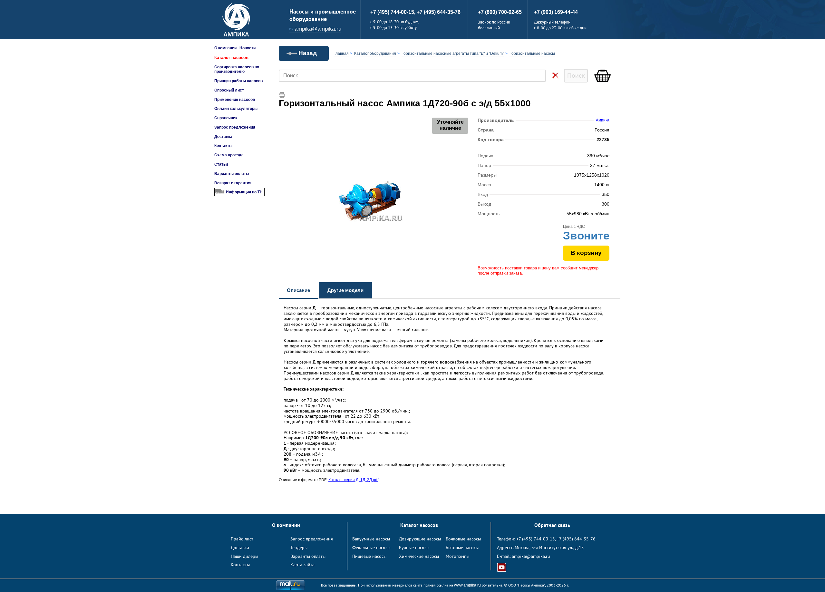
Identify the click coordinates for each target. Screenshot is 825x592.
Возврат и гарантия (232, 183)
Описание (298, 290)
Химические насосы (419, 556)
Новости (247, 48)
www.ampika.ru (467, 585)
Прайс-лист (242, 539)
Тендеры (298, 547)
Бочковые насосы (463, 539)
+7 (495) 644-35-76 (439, 12)
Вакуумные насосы (371, 539)
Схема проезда (229, 155)
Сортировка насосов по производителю (236, 69)
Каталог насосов (231, 57)
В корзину (586, 252)
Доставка (223, 136)
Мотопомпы (457, 556)
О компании (225, 48)
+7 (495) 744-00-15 (535, 539)
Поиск (576, 75)
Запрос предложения (234, 127)
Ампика (602, 120)
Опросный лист (229, 90)
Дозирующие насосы (420, 539)
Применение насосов (234, 99)
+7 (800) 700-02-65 (500, 12)
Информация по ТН (244, 192)
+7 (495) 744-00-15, (393, 12)
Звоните (586, 235)
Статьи (221, 164)
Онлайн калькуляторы (235, 108)
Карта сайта (302, 565)
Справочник (225, 118)
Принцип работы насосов (238, 81)
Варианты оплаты (231, 173)
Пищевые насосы (369, 556)
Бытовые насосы (462, 547)
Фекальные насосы (371, 547)
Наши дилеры (244, 556)
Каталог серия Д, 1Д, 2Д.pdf (353, 480)
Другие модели (345, 290)
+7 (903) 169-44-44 (556, 12)
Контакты (223, 145)
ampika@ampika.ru (318, 29)
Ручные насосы (414, 547)
